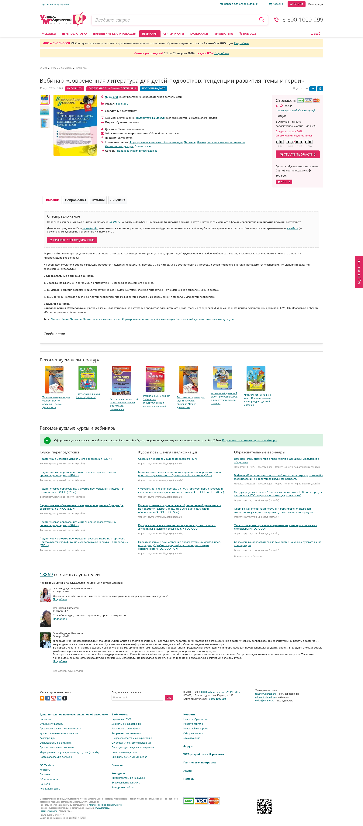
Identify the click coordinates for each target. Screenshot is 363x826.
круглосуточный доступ (150, 117)
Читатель (189, 142)
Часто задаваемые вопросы (56, 756)
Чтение (201, 142)
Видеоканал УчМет (122, 719)
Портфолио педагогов (124, 752)
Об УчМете (47, 765)
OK (169, 697)
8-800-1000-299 (302, 19)
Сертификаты (173, 33)
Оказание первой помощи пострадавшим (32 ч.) (168, 458)
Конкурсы (118, 773)
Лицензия (111, 96)
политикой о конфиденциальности (105, 805)
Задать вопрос (359, 272)
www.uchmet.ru (102, 808)
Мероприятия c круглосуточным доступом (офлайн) (69, 752)
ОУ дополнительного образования (131, 742)
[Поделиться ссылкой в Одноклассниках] (320, 88)
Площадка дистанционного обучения (133, 747)
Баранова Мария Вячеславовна (137, 150)
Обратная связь (49, 779)
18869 (46, 574)
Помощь (249, 33)
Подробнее (241, 43)
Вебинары (149, 33)
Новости (189, 714)
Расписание (199, 33)
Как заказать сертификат (126, 728)
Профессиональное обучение (57, 747)
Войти (298, 4)
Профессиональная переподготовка (60, 728)
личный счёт (90, 228)
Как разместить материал (126, 733)
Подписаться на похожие (112, 88)
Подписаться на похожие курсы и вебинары (249, 440)
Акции (187, 770)
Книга (65, 319)
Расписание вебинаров (248, 556)
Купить (285, 181)
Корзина (278, 3)
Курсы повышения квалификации (59, 733)
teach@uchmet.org (265, 693)
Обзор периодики (193, 733)
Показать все (143, 146)
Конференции (47, 738)
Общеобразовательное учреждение (132, 738)
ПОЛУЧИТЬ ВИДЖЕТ (153, 88)
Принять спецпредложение (74, 240)
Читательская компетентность (226, 142)
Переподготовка (74, 33)
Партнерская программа (55, 3)
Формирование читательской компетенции (156, 142)
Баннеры (45, 784)
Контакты (45, 769)
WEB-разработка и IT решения (203, 754)
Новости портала (193, 723)
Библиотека (223, 33)
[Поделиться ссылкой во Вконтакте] (312, 88)
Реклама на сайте (50, 788)
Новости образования (195, 719)
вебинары (122, 103)
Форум (187, 746)
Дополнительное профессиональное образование (74, 714)
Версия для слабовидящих (241, 3)
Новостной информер (195, 728)
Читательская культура (119, 146)
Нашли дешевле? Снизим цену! (295, 110)
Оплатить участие (300, 154)
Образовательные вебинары (56, 742)
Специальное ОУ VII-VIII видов (129, 756)
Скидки (50, 33)
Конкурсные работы (123, 787)
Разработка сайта (48, 811)
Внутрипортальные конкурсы (128, 777)
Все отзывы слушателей (68, 670)
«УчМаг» (114, 221)
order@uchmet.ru (264, 700)
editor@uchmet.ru (265, 697)
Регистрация (315, 4)
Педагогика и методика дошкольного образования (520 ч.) (76, 458)
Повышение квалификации (114, 33)
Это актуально (191, 738)
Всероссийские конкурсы (126, 782)
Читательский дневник (190, 319)
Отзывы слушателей (51, 723)
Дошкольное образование (126, 723)
